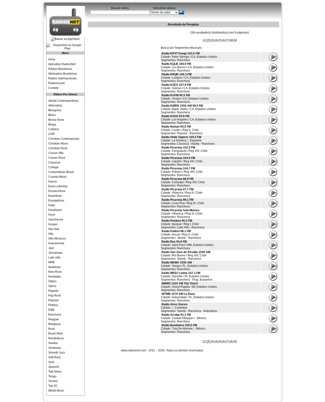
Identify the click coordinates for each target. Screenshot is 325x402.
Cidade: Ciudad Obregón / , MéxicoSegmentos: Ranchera (183, 318)
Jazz (51, 248)
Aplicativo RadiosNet (61, 64)
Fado (51, 205)
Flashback (55, 210)
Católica (53, 129)
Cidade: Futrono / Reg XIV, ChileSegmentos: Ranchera (182, 172)
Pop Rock (54, 295)
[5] (220, 40)
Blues (52, 115)
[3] (212, 40)
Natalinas (54, 267)
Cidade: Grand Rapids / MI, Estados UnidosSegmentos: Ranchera (189, 287)
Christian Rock (57, 148)
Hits (50, 233)
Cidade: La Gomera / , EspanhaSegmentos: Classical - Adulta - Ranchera (188, 140)
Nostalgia (54, 276)
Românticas (56, 338)
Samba (53, 343)
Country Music (57, 176)
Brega (52, 124)
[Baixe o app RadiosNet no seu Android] (65, 46)
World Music (56, 390)
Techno (53, 381)
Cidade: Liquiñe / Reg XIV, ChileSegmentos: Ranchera (181, 161)
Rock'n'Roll (55, 333)
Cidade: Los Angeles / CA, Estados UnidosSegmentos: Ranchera (188, 119)
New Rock (55, 271)
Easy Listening (57, 186)
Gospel (53, 224)
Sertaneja (54, 347)
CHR (51, 134)
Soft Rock (54, 357)
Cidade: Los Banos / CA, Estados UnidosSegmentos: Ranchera (187, 67)
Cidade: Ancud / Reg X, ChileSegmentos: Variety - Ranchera (181, 234)
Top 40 (52, 386)
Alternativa (55, 105)
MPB (51, 262)
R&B (51, 309)
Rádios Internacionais (62, 78)
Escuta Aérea (56, 191)
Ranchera (54, 314)
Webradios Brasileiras (62, 73)
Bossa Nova (56, 119)
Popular (53, 300)
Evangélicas (56, 200)
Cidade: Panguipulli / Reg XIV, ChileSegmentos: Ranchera (184, 151)
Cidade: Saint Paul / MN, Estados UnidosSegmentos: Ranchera (187, 245)
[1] (204, 40)
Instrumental (56, 243)
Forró (51, 214)
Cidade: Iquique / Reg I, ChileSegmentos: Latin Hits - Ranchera (182, 224)
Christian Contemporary (63, 138)
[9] (235, 40)
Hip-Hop (53, 229)
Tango (52, 376)
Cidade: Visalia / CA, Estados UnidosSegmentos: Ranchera (185, 99)
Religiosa (54, 324)
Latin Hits (54, 257)
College (53, 167)
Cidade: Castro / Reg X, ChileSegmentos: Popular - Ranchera (181, 130)
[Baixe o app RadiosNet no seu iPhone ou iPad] (65, 39)
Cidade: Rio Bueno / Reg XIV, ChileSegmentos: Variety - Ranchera (185, 255)
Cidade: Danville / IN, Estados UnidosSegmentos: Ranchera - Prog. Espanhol (186, 276)
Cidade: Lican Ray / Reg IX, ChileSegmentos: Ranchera (182, 203)
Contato (53, 88)
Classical (54, 162)
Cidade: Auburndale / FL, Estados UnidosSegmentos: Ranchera (187, 297)
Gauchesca (55, 219)
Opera (52, 286)
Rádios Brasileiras (60, 69)
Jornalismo (55, 252)
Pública (53, 305)
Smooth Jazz (56, 352)
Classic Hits (56, 153)
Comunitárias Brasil (61, 172)
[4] (216, 40)
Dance (52, 181)
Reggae (53, 319)
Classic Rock (56, 157)
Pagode (53, 290)
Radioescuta (56, 83)
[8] (231, 40)
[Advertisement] (123, 58)
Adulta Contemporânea (63, 100)
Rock (51, 328)
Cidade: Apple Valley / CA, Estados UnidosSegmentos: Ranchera (188, 109)
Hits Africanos (57, 238)
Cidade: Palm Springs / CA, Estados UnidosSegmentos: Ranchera (189, 57)
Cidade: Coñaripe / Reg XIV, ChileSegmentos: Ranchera (183, 182)
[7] (227, 40)
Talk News (55, 371)
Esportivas (55, 195)
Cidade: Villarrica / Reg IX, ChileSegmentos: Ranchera (181, 193)
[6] (223, 40)
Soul (51, 362)
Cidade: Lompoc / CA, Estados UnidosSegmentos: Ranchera (185, 78)
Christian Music (58, 143)
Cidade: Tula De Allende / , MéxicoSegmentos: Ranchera (183, 329)
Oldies (52, 281)
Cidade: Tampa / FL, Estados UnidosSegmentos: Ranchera (184, 266)
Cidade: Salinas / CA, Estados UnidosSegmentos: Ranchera (185, 88)
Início (51, 59)
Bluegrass (54, 110)
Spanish (53, 366)
